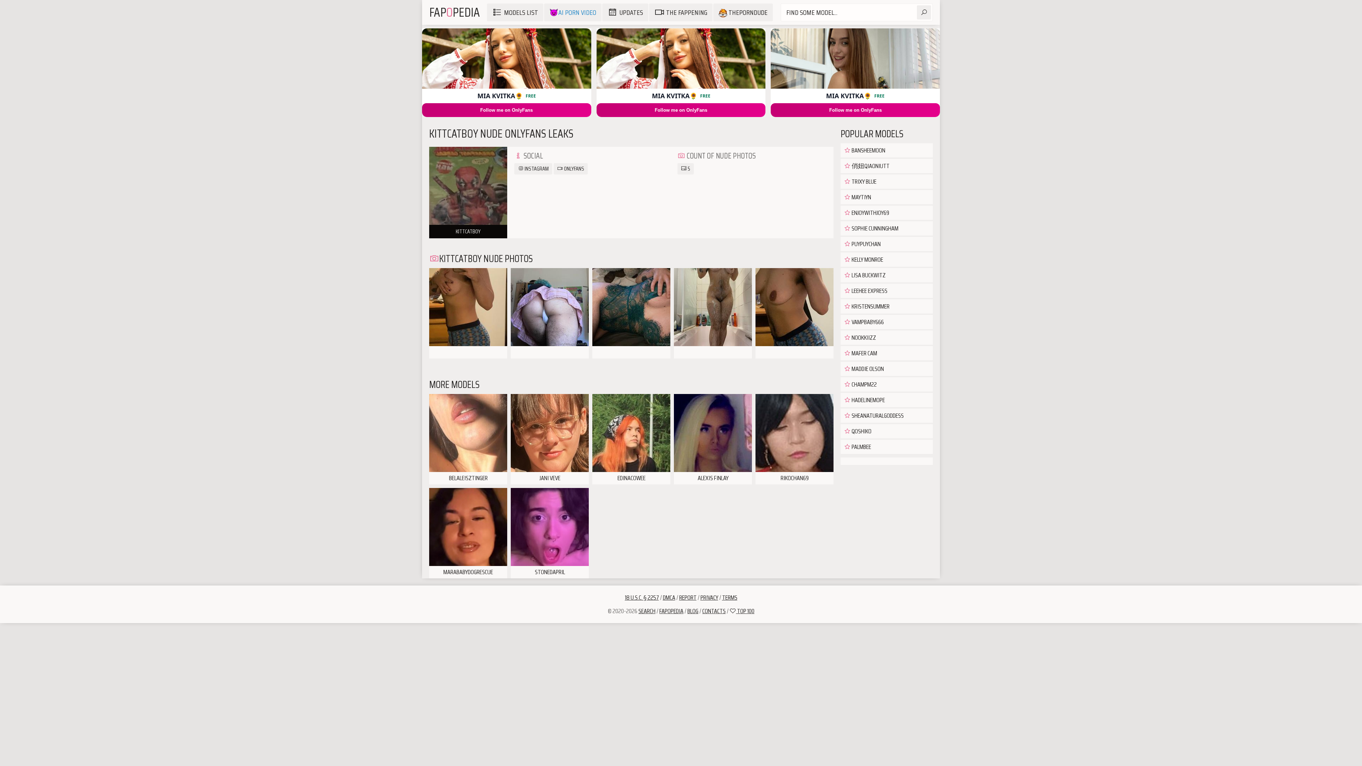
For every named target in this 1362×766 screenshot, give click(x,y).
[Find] (924, 12)
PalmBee (861, 447)
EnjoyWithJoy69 (870, 213)
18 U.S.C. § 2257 (642, 598)
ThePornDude (747, 12)
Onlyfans (573, 168)
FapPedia (454, 12)
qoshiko (861, 431)
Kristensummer (870, 306)
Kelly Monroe (867, 260)
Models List (521, 12)
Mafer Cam (864, 353)
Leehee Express (869, 291)
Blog (692, 611)
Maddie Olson (867, 369)
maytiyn (861, 197)
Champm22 (864, 384)
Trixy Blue (863, 182)
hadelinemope (868, 400)
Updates (631, 12)
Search (646, 611)
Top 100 (745, 611)
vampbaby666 (867, 322)
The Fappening (686, 12)
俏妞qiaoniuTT (870, 166)
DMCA (669, 598)
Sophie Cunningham (874, 228)
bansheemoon (868, 150)
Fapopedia (671, 611)
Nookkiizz (863, 338)
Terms (729, 598)
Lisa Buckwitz (868, 275)
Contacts (714, 611)
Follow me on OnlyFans (506, 110)
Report (688, 598)
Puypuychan (866, 244)
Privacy (709, 598)
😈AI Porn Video (572, 12)
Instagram (536, 168)
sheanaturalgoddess (877, 416)
